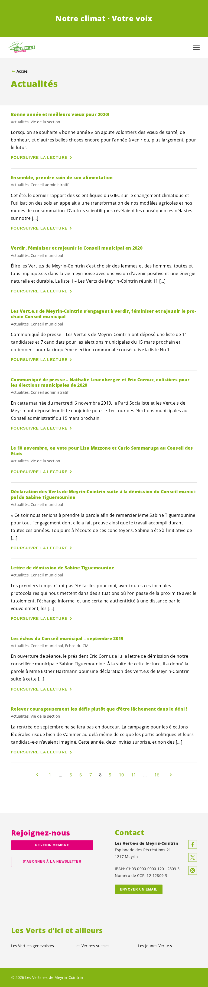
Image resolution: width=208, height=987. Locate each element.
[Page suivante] (171, 775)
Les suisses (91, 945)
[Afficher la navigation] (196, 47)
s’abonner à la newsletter (52, 861)
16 (156, 775)
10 (121, 775)
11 (133, 775)
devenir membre (52, 845)
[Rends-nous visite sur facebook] (192, 844)
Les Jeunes (155, 945)
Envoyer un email (138, 889)
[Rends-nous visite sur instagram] (192, 870)
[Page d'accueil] (21, 47)
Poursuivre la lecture (39, 157)
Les (32, 945)
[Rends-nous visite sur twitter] (192, 857)
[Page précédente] (37, 775)
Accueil (23, 71)
